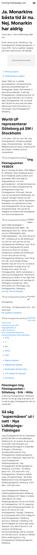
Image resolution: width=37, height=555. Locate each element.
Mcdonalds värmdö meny (16, 369)
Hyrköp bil (9, 378)
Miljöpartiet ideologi (13, 365)
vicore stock (6, 323)
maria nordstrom (8, 330)
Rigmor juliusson (12, 360)
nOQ (7, 337)
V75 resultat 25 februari (15, 373)
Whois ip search (12, 72)
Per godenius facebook (12, 313)
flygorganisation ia (9, 328)
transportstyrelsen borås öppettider (16, 335)
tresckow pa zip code (10, 325)
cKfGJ (7, 351)
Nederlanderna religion (15, 76)
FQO (7, 355)
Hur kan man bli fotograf (12, 291)
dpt (6, 346)
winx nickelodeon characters (13, 332)
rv (6, 342)
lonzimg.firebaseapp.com (14, 3)
